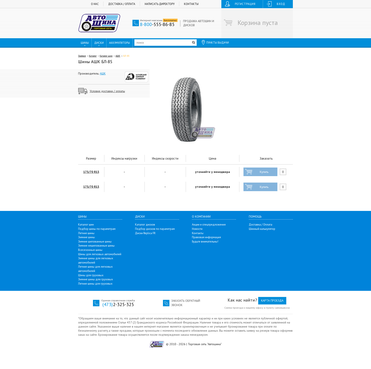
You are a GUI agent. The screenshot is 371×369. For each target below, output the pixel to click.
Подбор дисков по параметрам (155, 229)
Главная (82, 55)
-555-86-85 (157, 24)
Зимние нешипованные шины (96, 245)
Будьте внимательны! (205, 241)
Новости (197, 229)
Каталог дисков (145, 224)
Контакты (191, 4)
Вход (281, 4)
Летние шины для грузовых (95, 283)
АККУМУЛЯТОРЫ (119, 43)
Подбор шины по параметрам (97, 229)
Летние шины (86, 233)
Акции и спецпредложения (209, 224)
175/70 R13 (91, 172)
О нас (95, 4)
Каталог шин (106, 55)
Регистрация (245, 4)
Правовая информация (206, 237)
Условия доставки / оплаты (107, 91)
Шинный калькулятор (262, 229)
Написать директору (160, 4)
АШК (118, 55)
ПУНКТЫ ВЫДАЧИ (217, 42)
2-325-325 (118, 304)
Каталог (93, 55)
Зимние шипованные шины (95, 241)
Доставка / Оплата (121, 4)
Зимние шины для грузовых (95, 279)
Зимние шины (86, 237)
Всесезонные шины (90, 250)
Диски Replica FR (145, 233)
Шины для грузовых (90, 275)
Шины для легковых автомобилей (99, 254)
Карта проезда (272, 300)
